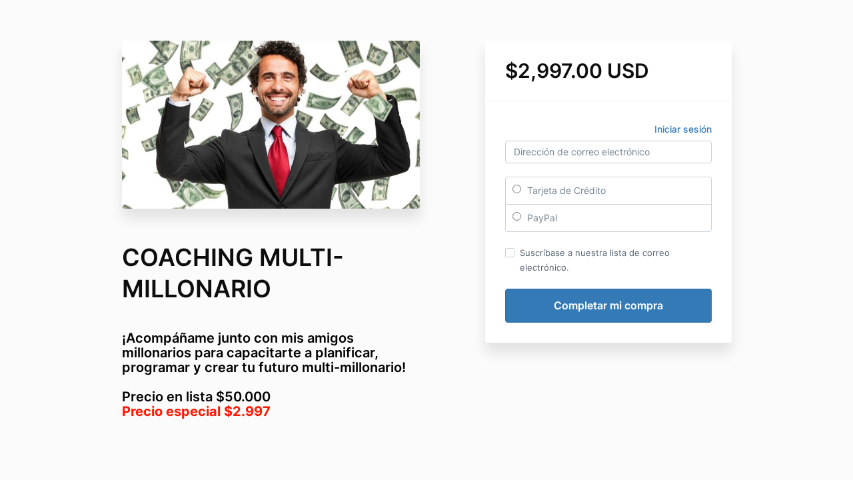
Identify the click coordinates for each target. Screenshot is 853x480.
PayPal (540, 217)
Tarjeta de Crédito (565, 190)
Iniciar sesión (683, 129)
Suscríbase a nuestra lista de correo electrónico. (595, 260)
